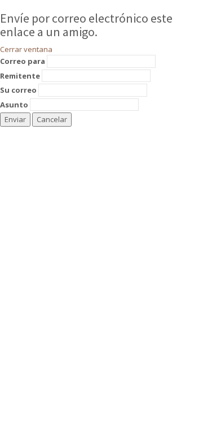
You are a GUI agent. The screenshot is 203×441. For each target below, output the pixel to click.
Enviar (15, 119)
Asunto (14, 105)
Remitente (20, 76)
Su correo (18, 90)
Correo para (22, 61)
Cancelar (52, 119)
